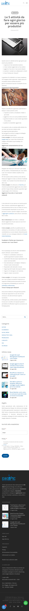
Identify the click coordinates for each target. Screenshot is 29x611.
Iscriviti (5, 455)
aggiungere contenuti (8, 213)
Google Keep (5, 139)
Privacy (4, 549)
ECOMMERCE (5, 329)
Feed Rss (21, 185)
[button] (27, 3)
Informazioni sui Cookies (8, 555)
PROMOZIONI (5, 337)
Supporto (4, 547)
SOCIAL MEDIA (5, 332)
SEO (3, 343)
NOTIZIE (4, 327)
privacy (4, 444)
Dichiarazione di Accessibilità (9, 552)
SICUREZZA (4, 345)
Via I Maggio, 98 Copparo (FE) (9, 585)
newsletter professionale (8, 285)
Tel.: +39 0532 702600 (7, 587)
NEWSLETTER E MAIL (7, 335)
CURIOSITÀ (15, 13)
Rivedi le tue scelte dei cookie (9, 559)
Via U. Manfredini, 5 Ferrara (9, 583)
